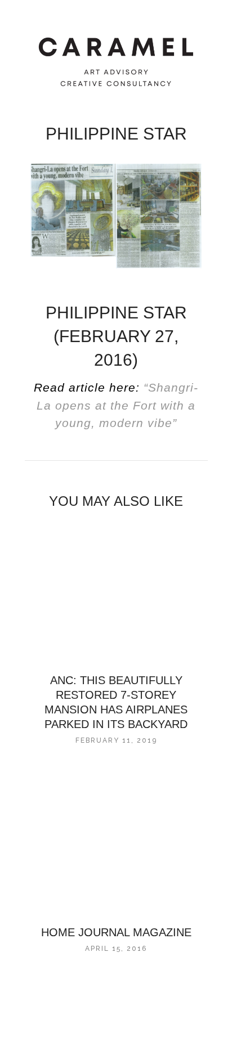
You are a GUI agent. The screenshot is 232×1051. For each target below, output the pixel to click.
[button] (20, 18)
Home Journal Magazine (116, 932)
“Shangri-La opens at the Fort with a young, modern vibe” (117, 405)
